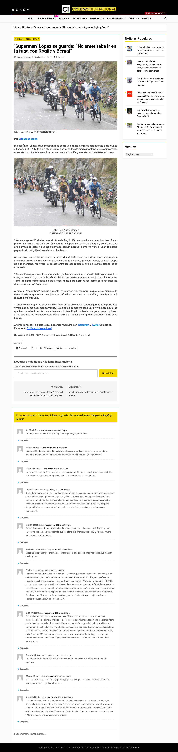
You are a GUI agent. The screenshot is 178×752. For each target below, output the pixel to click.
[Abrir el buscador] (165, 18)
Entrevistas (79, 18)
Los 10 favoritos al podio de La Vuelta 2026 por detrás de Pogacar (150, 81)
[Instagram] (17, 9)
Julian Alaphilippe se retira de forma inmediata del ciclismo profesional (150, 50)
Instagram (83, 324)
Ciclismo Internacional (39, 328)
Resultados (97, 18)
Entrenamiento (116, 18)
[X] (21, 9)
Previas (146, 18)
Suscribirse (108, 373)
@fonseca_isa (26, 138)
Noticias (64, 18)
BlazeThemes (133, 747)
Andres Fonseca (23, 57)
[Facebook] (13, 9)
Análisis (134, 18)
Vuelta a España (47, 17)
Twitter (96, 324)
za (35, 138)
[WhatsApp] (24, 9)
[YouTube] (28, 9)
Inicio (30, 18)
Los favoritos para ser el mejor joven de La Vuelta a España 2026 (149, 113)
